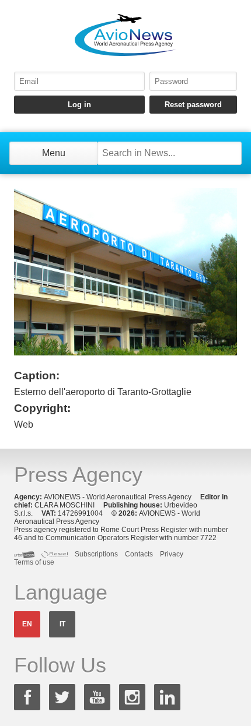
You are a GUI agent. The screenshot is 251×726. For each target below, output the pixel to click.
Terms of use (34, 562)
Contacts (139, 554)
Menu (53, 153)
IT (62, 624)
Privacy (171, 554)
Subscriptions (96, 554)
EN (27, 624)
